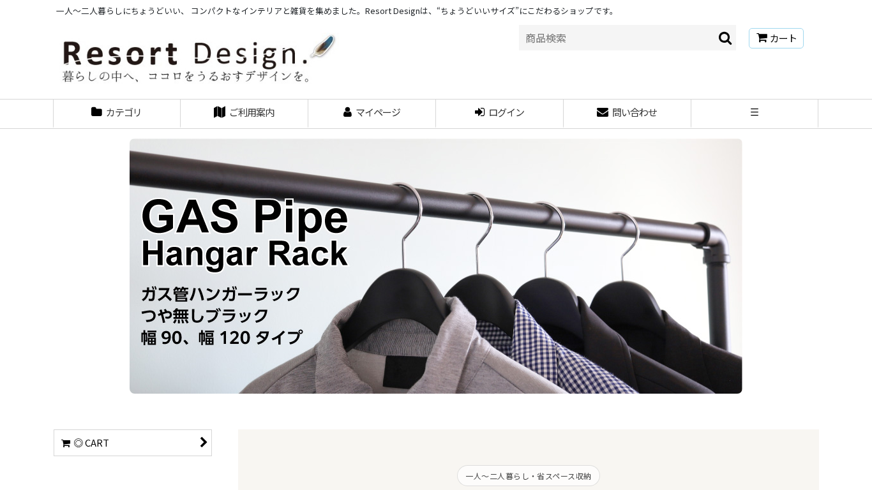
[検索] (726, 37)
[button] (755, 114)
